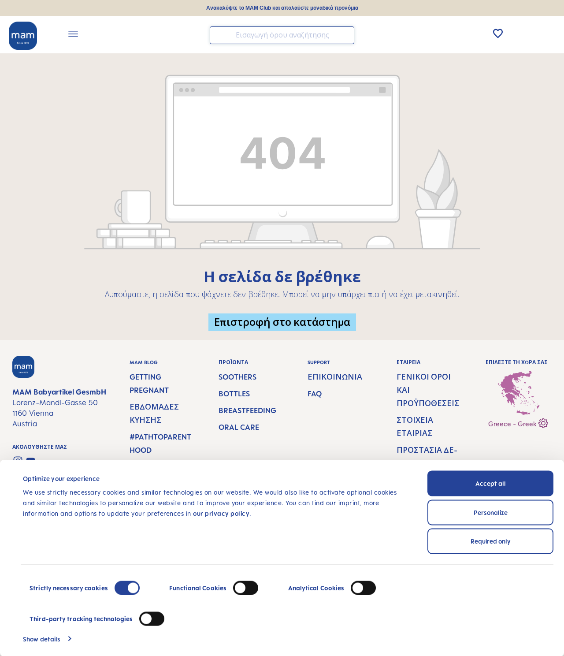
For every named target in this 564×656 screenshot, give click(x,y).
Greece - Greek (513, 424)
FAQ (315, 393)
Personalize (491, 512)
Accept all (490, 483)
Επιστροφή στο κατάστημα (282, 322)
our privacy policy (221, 513)
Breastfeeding (247, 410)
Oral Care (239, 427)
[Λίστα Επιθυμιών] (498, 33)
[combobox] (282, 35)
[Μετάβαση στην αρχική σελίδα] (23, 36)
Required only (491, 541)
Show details (41, 638)
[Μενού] (73, 35)
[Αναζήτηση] (345, 34)
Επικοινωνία (335, 377)
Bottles (234, 393)
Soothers (237, 377)
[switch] (245, 588)
